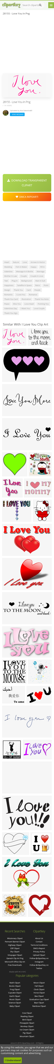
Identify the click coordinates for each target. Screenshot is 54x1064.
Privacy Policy (39, 951)
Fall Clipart (39, 986)
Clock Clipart (39, 989)
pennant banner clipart (15, 941)
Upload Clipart (39, 955)
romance (33, 294)
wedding (8, 267)
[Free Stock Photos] (11, 4)
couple (24, 276)
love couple (39, 308)
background (26, 280)
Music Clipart (14, 999)
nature (16, 262)
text (6, 280)
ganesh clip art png (14, 958)
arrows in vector (38, 262)
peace (6, 304)
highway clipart (15, 945)
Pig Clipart (27, 1033)
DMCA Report (39, 948)
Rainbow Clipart (39, 1006)
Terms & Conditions (39, 945)
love (25, 262)
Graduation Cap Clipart (39, 999)
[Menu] (51, 5)
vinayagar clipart (15, 955)
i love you (20, 294)
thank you (18, 290)
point (46, 285)
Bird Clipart (27, 1019)
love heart (29, 304)
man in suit (40, 280)
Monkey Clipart (27, 1026)
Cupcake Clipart (15, 992)
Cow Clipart (27, 1013)
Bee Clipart (39, 996)
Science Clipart (15, 1002)
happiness (8, 285)
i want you (25, 308)
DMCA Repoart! (28, 196)
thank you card (11, 299)
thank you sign (10, 313)
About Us (39, 938)
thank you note (42, 299)
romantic (8, 294)
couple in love (36, 276)
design (7, 290)
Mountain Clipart (27, 1036)
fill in (42, 267)
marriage (40, 271)
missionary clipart (15, 938)
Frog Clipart (15, 989)
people (37, 290)
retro (37, 285)
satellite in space (24, 285)
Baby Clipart (15, 1006)
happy (33, 267)
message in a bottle (24, 271)
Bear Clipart (39, 1002)
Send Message (17, 114)
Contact (39, 941)
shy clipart (14, 951)
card (29, 290)
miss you (17, 304)
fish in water (21, 267)
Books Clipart (15, 986)
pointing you (43, 304)
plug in (15, 280)
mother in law (10, 276)
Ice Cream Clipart (27, 1029)
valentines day (10, 308)
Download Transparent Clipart (28, 183)
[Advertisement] (27, 45)
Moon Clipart (39, 982)
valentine (8, 271)
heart (6, 262)
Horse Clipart (39, 992)
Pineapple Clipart (27, 1023)
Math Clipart (15, 982)
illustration (26, 299)
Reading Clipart (27, 1016)
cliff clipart (15, 948)
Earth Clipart (15, 996)
